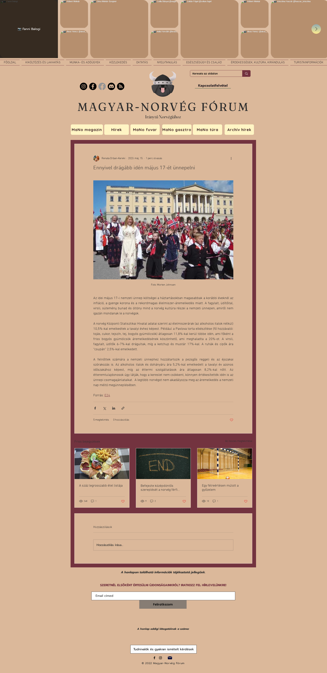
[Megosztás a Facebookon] (95, 408)
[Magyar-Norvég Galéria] (160, 658)
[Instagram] (83, 86)
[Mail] (169, 657)
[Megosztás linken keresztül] (123, 408)
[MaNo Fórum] (93, 86)
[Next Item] (316, 29)
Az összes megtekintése (238, 441)
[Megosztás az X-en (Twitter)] (104, 408)
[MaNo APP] (120, 86)
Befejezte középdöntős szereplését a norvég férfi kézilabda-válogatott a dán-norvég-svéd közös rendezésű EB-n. (162, 488)
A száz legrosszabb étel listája (101, 486)
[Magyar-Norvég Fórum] (154, 658)
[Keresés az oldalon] (246, 73)
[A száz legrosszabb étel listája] (102, 463)
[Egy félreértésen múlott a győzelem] (224, 463)
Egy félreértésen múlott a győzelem (220, 488)
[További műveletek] (231, 158)
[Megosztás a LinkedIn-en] (113, 408)
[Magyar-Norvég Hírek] (102, 86)
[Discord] (111, 86)
